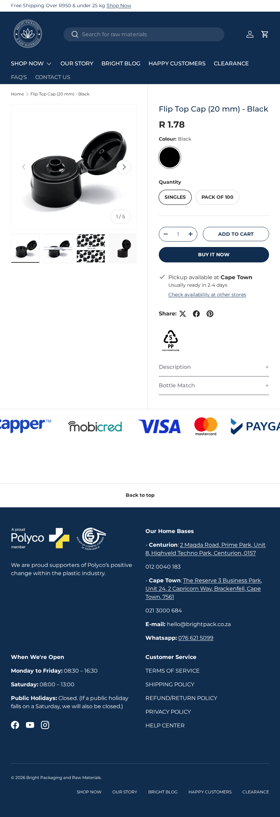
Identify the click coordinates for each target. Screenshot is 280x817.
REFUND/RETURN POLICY (181, 698)
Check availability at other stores (207, 294)
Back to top (140, 495)
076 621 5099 (195, 638)
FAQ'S (19, 77)
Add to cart (236, 234)
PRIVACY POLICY (168, 712)
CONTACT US (52, 77)
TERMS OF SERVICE (172, 670)
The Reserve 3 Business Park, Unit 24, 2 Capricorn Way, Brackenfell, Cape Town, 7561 (203, 588)
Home (17, 94)
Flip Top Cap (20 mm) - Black (59, 94)
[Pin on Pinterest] (210, 314)
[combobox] (144, 34)
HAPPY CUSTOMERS (177, 63)
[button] (264, 34)
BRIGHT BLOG (120, 63)
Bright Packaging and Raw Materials (63, 777)
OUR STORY (76, 63)
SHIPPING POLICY (169, 684)
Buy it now (213, 254)
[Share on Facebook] (196, 314)
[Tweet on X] (183, 314)
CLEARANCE (231, 63)
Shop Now (119, 5)
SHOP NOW (89, 791)
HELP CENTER (165, 725)
